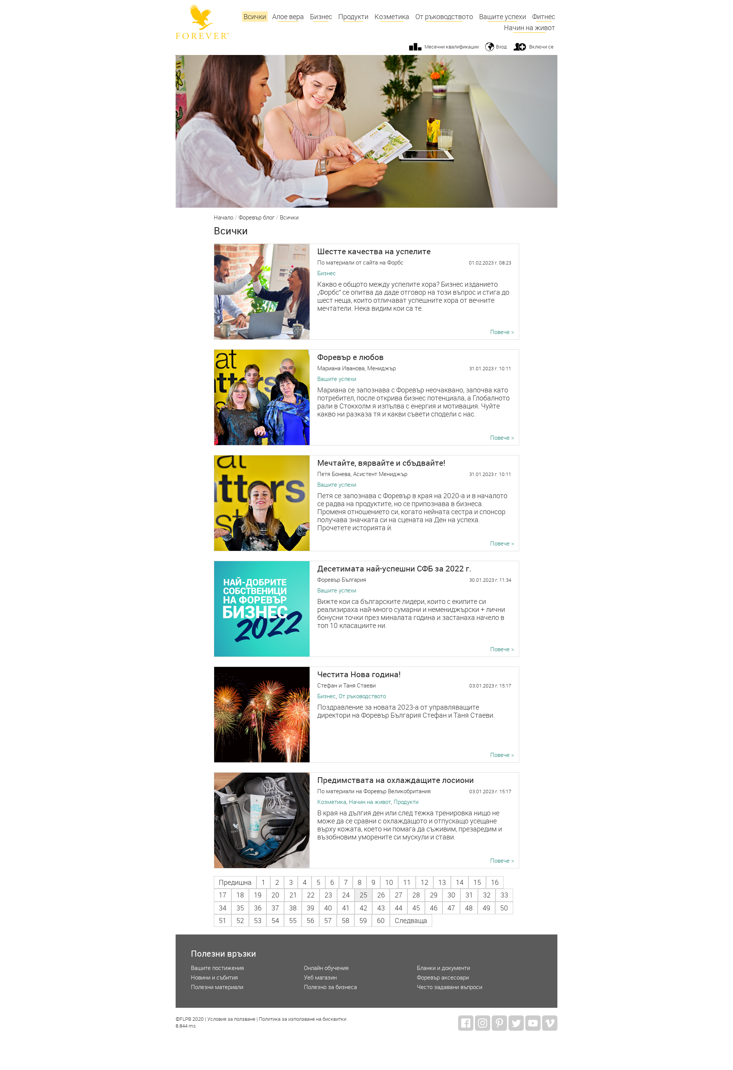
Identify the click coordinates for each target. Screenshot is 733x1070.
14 (459, 882)
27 (398, 895)
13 (442, 882)
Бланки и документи (443, 968)
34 (222, 908)
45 (416, 908)
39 (310, 908)
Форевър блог (256, 217)
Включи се (541, 46)
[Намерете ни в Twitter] (516, 1023)
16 (495, 882)
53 (258, 920)
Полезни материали (217, 987)
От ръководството (444, 16)
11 (407, 882)
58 (345, 920)
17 (222, 895)
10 (389, 882)
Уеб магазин (320, 977)
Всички (255, 16)
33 (504, 895)
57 (328, 920)
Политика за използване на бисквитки (302, 1019)
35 (240, 908)
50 (504, 908)
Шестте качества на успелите (374, 251)
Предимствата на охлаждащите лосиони (395, 780)
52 (240, 920)
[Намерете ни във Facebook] (465, 1023)
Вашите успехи (502, 16)
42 (363, 908)
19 (258, 895)
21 (293, 895)
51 (222, 920)
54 (275, 920)
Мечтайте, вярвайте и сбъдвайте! (381, 462)
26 (381, 895)
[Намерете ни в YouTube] (533, 1023)
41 (346, 908)
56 (310, 920)
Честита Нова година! (359, 674)
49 (486, 908)
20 (275, 895)
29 (434, 895)
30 (451, 895)
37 (275, 908)
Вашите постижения (217, 968)
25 (363, 895)
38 (293, 908)
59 (363, 920)
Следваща (411, 920)
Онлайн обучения (326, 968)
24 (346, 895)
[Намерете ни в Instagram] (482, 1023)
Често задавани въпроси (449, 987)
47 (451, 908)
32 (487, 895)
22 (311, 895)
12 (424, 882)
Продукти (353, 16)
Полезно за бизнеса (330, 987)
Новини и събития (214, 977)
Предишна (235, 882)
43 (381, 908)
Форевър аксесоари (443, 977)
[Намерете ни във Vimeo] (549, 1023)
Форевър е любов (350, 357)
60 (381, 920)
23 (328, 895)
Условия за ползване (231, 1019)
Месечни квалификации (452, 46)
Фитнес (543, 16)
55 (293, 920)
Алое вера (288, 16)
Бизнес (321, 16)
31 (469, 895)
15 (477, 882)
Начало (223, 217)
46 (434, 908)
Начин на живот (529, 27)
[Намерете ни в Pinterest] (499, 1023)
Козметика (392, 16)
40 (328, 908)
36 (258, 908)
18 (240, 895)
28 (416, 895)
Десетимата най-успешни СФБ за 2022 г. (394, 568)
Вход (501, 46)
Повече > (502, 332)
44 (398, 908)
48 (469, 908)
